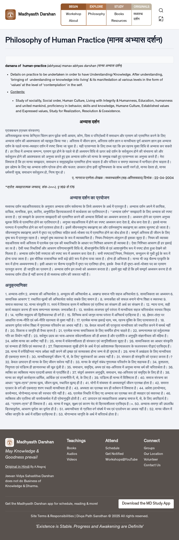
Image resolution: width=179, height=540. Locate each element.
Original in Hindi (17, 467)
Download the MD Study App (146, 504)
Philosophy (96, 14)
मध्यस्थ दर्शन (138, 16)
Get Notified (114, 454)
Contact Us (152, 465)
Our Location (153, 454)
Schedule (112, 448)
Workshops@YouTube (121, 459)
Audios (72, 454)
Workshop (73, 14)
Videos (72, 459)
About (73, 21)
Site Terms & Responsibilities (52, 516)
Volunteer (151, 459)
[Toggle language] (161, 19)
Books (119, 14)
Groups (149, 448)
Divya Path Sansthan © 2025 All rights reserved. (112, 516)
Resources (119, 21)
